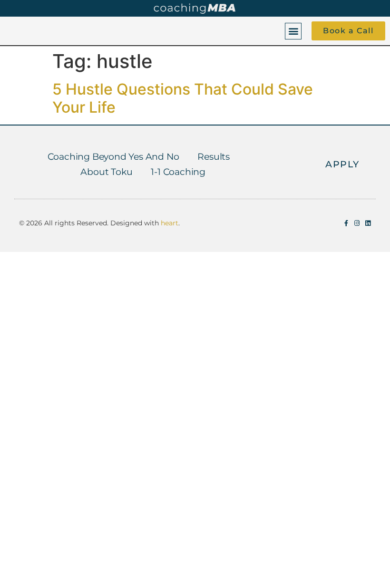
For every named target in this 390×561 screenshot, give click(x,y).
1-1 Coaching (178, 171)
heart (169, 223)
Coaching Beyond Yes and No (113, 156)
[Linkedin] (368, 223)
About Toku (106, 171)
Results (213, 156)
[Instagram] (357, 223)
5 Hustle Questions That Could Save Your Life (182, 98)
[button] (293, 31)
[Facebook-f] (346, 223)
